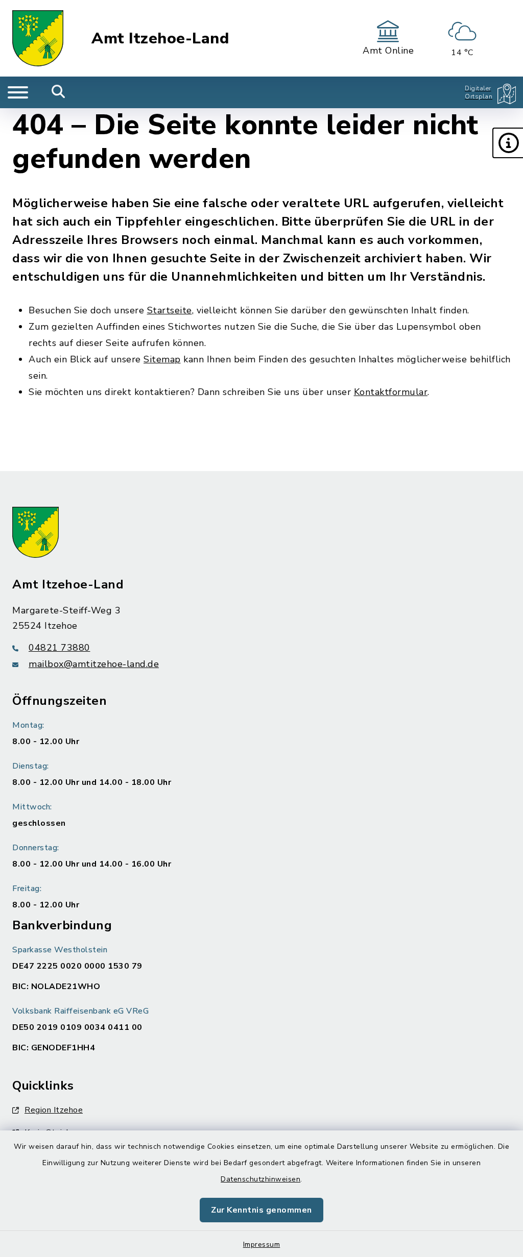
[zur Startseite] (37, 38)
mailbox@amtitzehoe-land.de (94, 664)
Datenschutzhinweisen (260, 1179)
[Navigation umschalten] (18, 92)
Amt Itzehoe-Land (160, 38)
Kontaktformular (391, 392)
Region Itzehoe (54, 1110)
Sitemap (162, 359)
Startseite (169, 310)
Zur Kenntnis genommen (261, 1210)
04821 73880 (59, 648)
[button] (507, 143)
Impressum (261, 1244)
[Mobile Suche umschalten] (58, 92)
